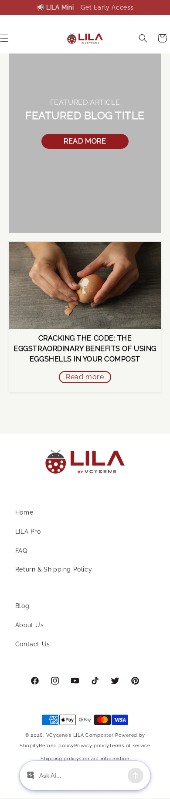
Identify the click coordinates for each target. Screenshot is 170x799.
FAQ (21, 550)
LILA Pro (28, 531)
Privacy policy (91, 746)
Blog (22, 605)
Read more (85, 141)
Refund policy (56, 746)
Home (24, 512)
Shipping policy (60, 759)
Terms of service (129, 746)
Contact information (104, 759)
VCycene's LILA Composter (80, 735)
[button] (143, 38)
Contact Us (32, 644)
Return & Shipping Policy (53, 569)
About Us (29, 625)
